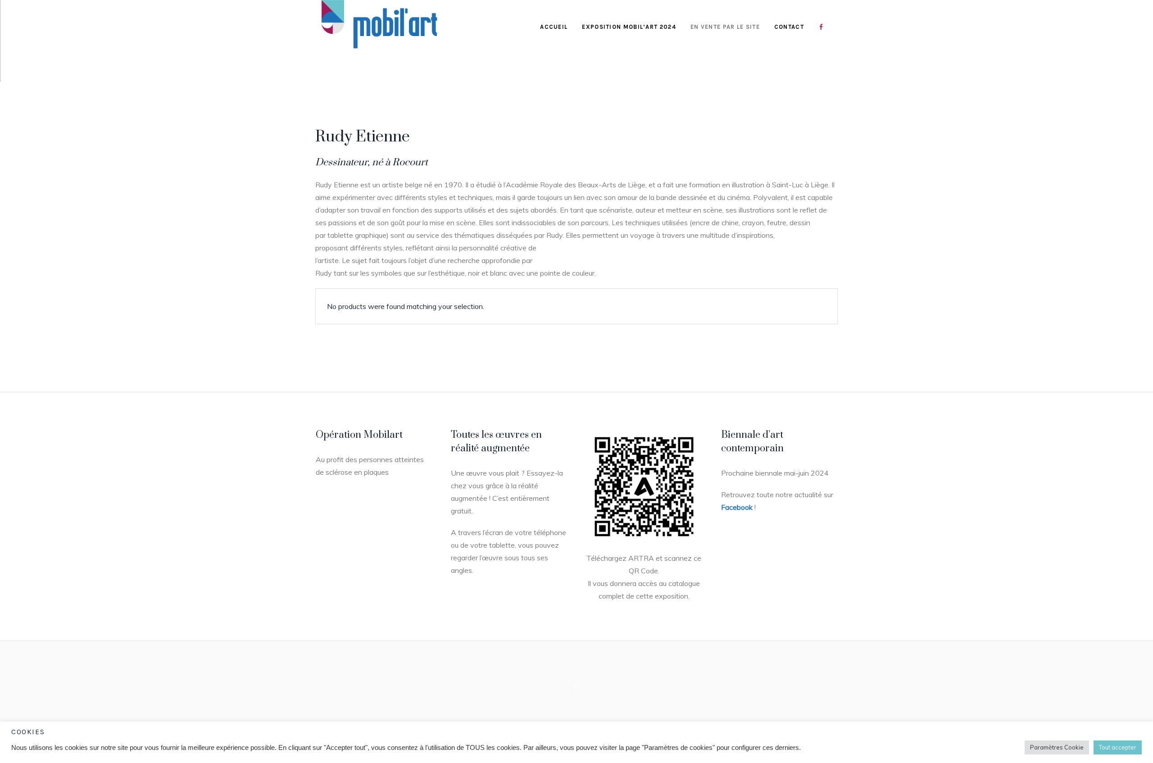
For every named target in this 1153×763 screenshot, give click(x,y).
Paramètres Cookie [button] (1057, 747)
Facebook (737, 507)
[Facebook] (575, 688)
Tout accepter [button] (1117, 747)
